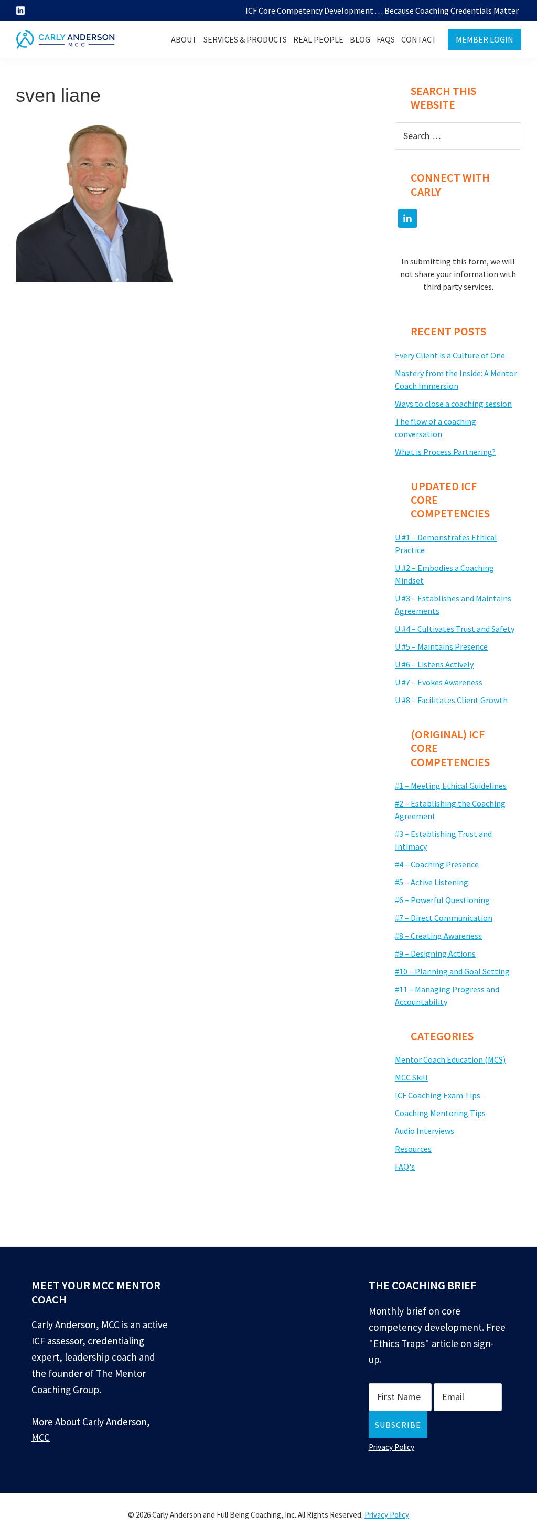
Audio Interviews (424, 1131)
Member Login (484, 39)
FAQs (386, 39)
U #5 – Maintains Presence (441, 646)
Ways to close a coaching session (453, 403)
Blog (360, 39)
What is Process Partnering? (445, 452)
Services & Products (245, 39)
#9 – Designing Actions (435, 953)
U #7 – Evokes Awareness (438, 682)
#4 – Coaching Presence (437, 864)
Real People (318, 39)
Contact (419, 39)
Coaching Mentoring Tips (440, 1113)
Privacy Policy (391, 1447)
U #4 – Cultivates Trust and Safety (454, 628)
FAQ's (405, 1166)
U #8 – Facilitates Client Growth (451, 700)
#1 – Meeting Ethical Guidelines (451, 785)
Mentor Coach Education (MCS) (450, 1059)
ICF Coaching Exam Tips (437, 1095)
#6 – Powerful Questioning (442, 900)
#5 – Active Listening (431, 882)
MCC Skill (411, 1077)
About (184, 39)
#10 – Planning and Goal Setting (452, 971)
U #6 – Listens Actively (434, 664)
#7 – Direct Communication (443, 918)
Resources (413, 1148)
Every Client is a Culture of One (450, 355)
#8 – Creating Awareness (438, 935)
